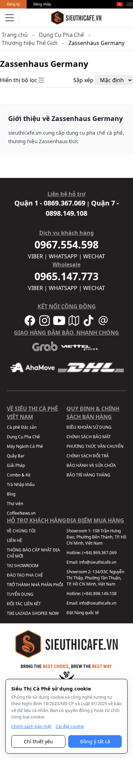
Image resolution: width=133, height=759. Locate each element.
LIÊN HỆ (14, 540)
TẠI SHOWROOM (23, 565)
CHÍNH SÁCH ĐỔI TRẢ (87, 456)
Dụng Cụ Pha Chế (61, 35)
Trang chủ (15, 35)
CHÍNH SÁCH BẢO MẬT (88, 437)
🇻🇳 (119, 4)
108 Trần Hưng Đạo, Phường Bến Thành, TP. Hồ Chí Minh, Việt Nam (96, 537)
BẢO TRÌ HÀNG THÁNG (88, 475)
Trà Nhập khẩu (20, 484)
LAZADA (23, 613)
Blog (11, 494)
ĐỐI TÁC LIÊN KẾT (24, 604)
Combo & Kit (18, 475)
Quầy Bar (16, 456)
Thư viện (15, 503)
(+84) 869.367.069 (99, 553)
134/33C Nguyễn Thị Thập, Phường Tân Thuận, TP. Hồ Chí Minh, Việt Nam (95, 578)
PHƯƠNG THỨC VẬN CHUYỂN (94, 446)
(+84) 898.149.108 (99, 593)
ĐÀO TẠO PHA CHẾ (25, 575)
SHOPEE (40, 613)
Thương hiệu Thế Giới (29, 43)
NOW (54, 613)
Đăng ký (13, 4)
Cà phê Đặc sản (21, 427)
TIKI (10, 613)
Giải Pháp (16, 465)
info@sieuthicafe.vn (97, 562)
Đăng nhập (42, 4)
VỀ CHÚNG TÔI (21, 531)
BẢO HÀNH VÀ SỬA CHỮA (91, 465)
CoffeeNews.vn (21, 513)
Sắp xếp (83, 80)
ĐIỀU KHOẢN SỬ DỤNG (89, 427)
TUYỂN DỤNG (20, 594)
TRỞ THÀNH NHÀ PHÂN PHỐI (35, 585)
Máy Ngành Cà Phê (25, 446)
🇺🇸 (129, 4)
